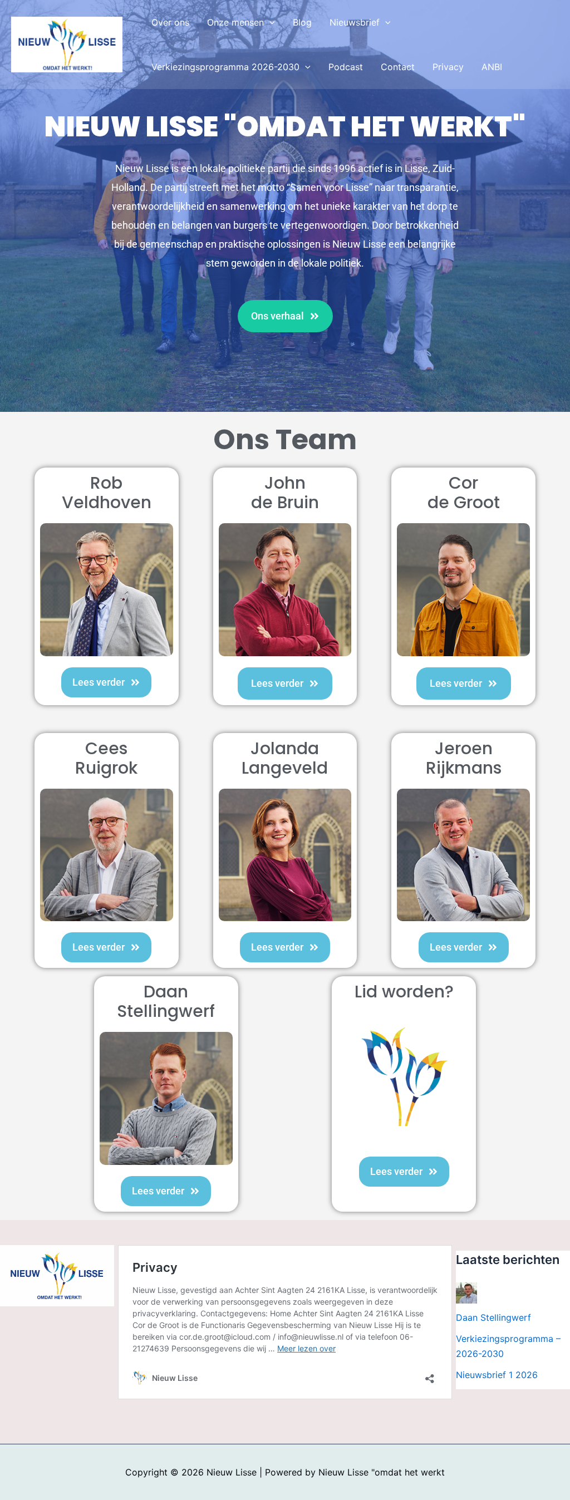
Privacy (448, 66)
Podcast (345, 66)
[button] (269, 22)
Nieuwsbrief (355, 22)
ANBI (491, 66)
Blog (302, 22)
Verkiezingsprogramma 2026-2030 (225, 66)
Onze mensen (235, 22)
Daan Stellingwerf (493, 1317)
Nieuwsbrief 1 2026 (497, 1374)
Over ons (170, 22)
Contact (398, 66)
